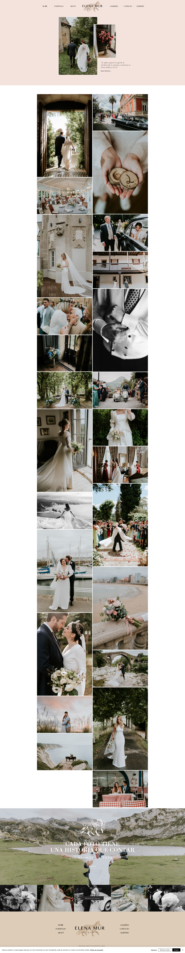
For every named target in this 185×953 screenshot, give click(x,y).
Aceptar (176, 950)
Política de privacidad (96, 950)
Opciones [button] (154, 950)
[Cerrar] (183, 949)
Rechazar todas (165, 950)
